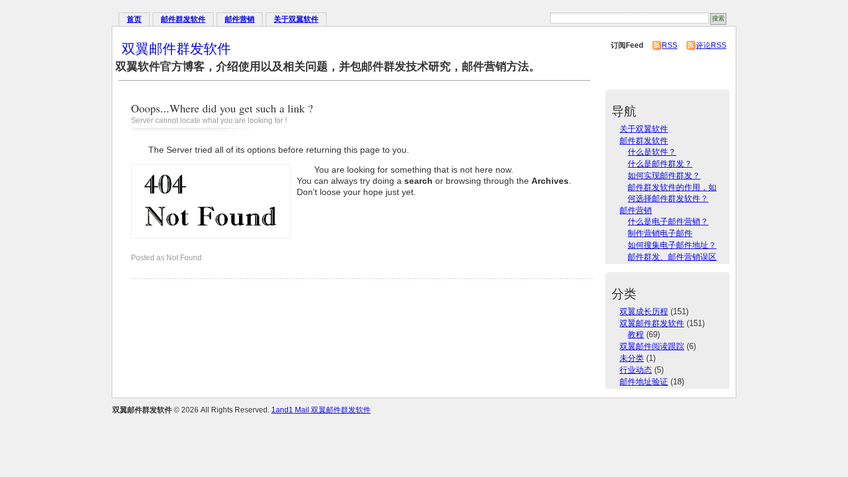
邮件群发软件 (183, 19)
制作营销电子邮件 (660, 233)
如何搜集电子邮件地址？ (672, 245)
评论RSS (711, 45)
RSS (669, 45)
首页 (134, 19)
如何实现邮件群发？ (664, 175)
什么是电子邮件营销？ (668, 221)
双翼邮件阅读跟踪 (652, 346)
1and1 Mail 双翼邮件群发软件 (321, 410)
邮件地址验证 (644, 381)
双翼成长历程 (644, 311)
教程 (636, 334)
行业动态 (636, 370)
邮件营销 (240, 19)
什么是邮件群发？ (660, 163)
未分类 (632, 358)
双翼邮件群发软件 (176, 48)
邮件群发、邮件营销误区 (672, 256)
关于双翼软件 (296, 19)
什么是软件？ (652, 152)
